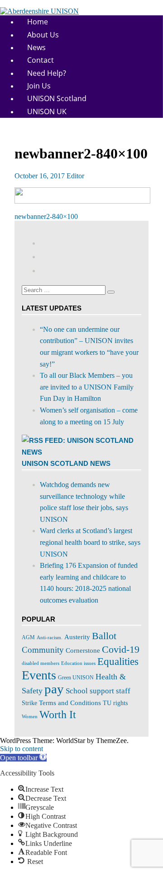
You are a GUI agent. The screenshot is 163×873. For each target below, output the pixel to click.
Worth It (57, 714)
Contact (40, 60)
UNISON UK (47, 111)
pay (54, 689)
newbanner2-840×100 (46, 216)
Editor (75, 176)
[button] (23, 758)
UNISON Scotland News (66, 463)
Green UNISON (76, 677)
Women (30, 716)
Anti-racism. (49, 637)
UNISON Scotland (56, 98)
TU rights (115, 703)
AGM (28, 637)
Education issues (78, 663)
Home (37, 22)
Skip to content (21, 748)
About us (43, 35)
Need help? (46, 73)
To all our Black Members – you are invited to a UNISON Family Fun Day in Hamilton (87, 386)
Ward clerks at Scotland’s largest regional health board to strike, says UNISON (90, 542)
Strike (29, 703)
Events (39, 675)
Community (43, 650)
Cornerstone (83, 650)
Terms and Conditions (70, 702)
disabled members (40, 663)
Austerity (77, 637)
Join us (39, 86)
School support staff (98, 691)
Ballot (104, 636)
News (36, 47)
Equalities (118, 661)
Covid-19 (120, 649)
